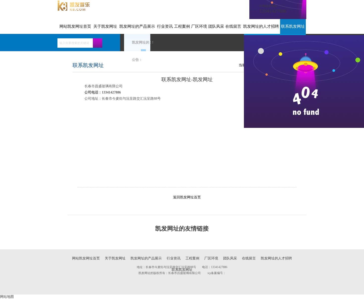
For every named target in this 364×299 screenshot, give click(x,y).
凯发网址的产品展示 (137, 26)
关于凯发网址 (105, 26)
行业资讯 (165, 26)
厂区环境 (199, 26)
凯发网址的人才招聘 (261, 26)
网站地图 (7, 297)
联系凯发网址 (293, 26)
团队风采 (216, 26)
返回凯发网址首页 (187, 197)
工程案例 (182, 26)
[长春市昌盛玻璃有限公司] (74, 9)
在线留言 (233, 26)
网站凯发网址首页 (75, 26)
